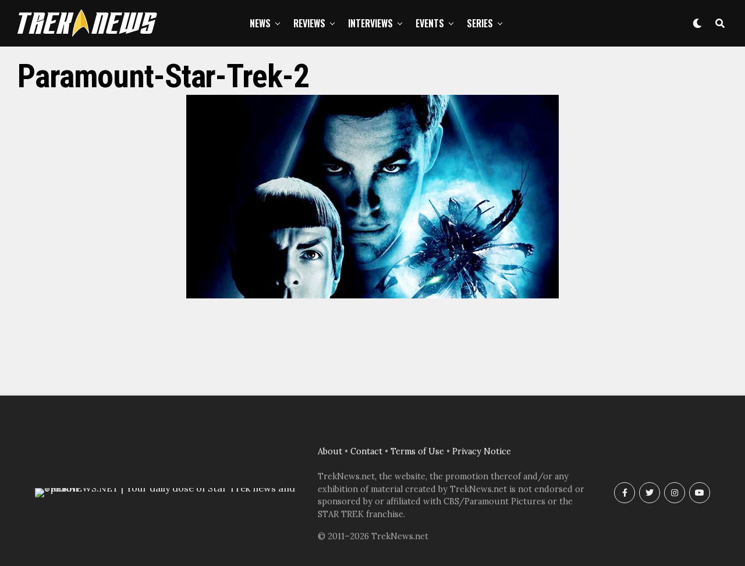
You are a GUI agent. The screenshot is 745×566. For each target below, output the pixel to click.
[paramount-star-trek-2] (372, 295)
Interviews (370, 23)
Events (430, 23)
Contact (366, 451)
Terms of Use (417, 451)
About (330, 451)
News (260, 23)
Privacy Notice (481, 451)
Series (480, 23)
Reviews (309, 23)
